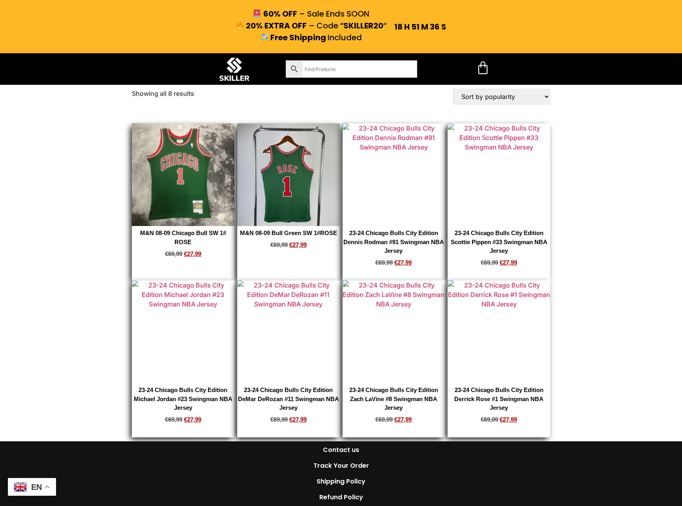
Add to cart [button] (183, 266)
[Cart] (483, 67)
